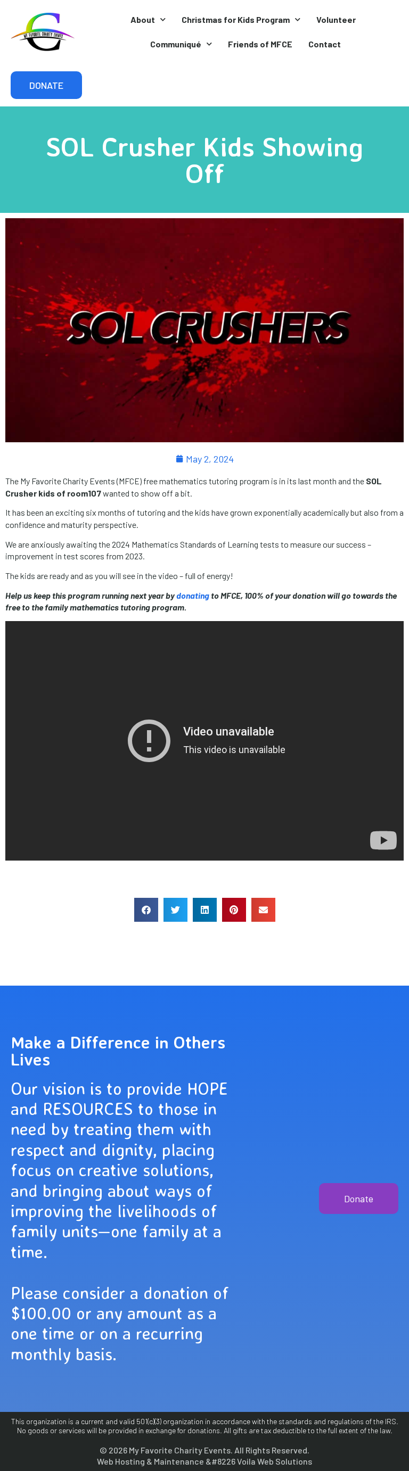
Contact (324, 44)
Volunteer (336, 19)
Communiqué (175, 44)
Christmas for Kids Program (236, 19)
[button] (146, 910)
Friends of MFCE (260, 44)
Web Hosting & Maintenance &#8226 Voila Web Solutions (204, 1461)
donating (192, 595)
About (142, 19)
